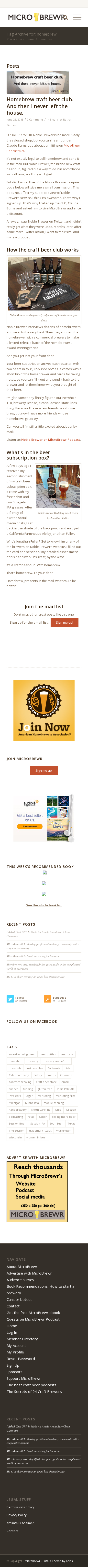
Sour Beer (56, 1123)
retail (31, 1116)
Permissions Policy (20, 1507)
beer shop (15, 1061)
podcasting (16, 1116)
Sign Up (13, 1365)
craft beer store (46, 1082)
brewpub (15, 1068)
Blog (52, 119)
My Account (16, 1345)
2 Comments (35, 119)
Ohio (58, 1109)
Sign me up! (64, 622)
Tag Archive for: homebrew (31, 34)
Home (30, 39)
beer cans (66, 1054)
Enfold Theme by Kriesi (58, 1561)
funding (28, 1089)
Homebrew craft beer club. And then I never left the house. (40, 106)
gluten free (45, 1089)
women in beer (36, 1137)
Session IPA (37, 1123)
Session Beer (17, 1123)
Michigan (15, 1103)
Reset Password (21, 1358)
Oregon (71, 1109)
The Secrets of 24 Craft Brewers (34, 1391)
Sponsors (14, 1371)
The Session (16, 1130)
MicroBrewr (32, 1561)
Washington (63, 1130)
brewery (32, 1061)
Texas (71, 1123)
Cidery (37, 1075)
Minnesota (32, 1103)
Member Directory (22, 1338)
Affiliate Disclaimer (20, 1523)
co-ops (51, 1075)
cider (68, 1068)
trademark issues (40, 1130)
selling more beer (64, 1116)
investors (15, 1096)
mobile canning (54, 1103)
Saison (43, 1116)
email (65, 1082)
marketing (44, 1096)
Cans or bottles (20, 1299)
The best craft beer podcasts (31, 1384)
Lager (29, 1096)
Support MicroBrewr (24, 1378)
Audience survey (20, 1279)
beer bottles (48, 1054)
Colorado (66, 1075)
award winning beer (22, 1054)
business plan (34, 1068)
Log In (12, 1332)
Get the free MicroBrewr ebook (33, 1312)
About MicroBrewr (22, 1266)
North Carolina (40, 1109)
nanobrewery (18, 1109)
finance (13, 1089)
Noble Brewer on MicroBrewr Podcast (50, 439)
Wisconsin (15, 1137)
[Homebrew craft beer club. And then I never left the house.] (38, 82)
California (54, 1068)
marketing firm (65, 1096)
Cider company (19, 1075)
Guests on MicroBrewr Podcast (33, 1319)
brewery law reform (56, 1061)
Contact (13, 1306)
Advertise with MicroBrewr (29, 1273)
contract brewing (20, 1082)
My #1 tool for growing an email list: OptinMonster (35, 976)
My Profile (15, 1352)
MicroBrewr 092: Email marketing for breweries (33, 956)
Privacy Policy (17, 1515)
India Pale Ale (66, 1089)
